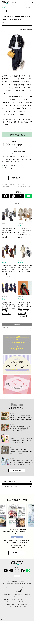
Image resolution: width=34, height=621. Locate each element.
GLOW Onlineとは (12, 581)
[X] (13, 196)
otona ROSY (6, 599)
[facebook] (5, 196)
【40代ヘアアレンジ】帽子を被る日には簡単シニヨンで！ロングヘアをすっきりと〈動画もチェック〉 (21, 440)
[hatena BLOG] (21, 196)
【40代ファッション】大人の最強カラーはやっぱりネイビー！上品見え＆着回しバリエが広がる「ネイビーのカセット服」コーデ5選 (8, 307)
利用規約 (29, 583)
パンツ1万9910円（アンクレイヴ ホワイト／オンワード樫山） (17, 105)
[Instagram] (17, 570)
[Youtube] (6, 570)
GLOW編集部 (28, 30)
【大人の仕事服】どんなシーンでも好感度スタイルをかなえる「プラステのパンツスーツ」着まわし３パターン (25, 233)
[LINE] (28, 196)
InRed (15, 594)
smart (15, 602)
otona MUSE (20, 599)
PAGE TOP (16, 576)
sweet (6, 597)
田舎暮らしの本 (10, 604)
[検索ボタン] (30, 328)
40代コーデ (25, 237)
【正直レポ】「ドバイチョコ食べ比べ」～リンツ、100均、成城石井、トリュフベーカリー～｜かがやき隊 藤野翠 (21, 417)
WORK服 (4, 11)
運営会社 (21, 581)
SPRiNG (13, 599)
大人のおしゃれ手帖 (23, 594)
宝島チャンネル (8, 594)
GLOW (27, 599)
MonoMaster (22, 602)
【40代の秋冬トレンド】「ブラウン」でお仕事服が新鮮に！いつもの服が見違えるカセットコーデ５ (9, 269)
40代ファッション (6, 240)
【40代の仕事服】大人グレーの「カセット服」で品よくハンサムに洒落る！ (9, 232)
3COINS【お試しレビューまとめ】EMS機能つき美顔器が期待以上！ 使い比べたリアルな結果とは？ (21, 451)
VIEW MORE (17, 470)
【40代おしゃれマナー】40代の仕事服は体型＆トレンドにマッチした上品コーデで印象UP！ (25, 268)
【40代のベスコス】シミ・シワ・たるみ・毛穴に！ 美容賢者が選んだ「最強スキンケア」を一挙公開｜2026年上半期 (21, 464)
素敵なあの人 (17, 597)
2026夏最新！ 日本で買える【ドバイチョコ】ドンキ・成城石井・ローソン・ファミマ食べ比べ (21, 429)
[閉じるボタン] (1, 619)
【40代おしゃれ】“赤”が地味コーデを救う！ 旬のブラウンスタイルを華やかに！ (24, 305)
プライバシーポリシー (7, 583)
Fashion (4, 226)
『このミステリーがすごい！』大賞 (17, 606)
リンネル (25, 597)
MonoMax (9, 602)
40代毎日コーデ (21, 313)
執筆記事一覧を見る (19, 152)
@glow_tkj (14, 165)
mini (11, 597)
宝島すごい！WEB (21, 604)
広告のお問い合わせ (20, 583)
